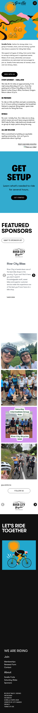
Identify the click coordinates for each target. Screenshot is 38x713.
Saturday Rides (10, 680)
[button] (4, 275)
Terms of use (9, 706)
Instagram (8, 695)
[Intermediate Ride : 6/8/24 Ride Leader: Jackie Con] (19, 388)
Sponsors (8, 683)
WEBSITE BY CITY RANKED (13, 702)
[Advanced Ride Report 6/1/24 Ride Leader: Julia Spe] (19, 461)
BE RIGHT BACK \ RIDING (12, 693)
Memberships (9, 662)
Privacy (7, 704)
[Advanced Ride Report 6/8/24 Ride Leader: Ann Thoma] (19, 351)
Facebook (8, 698)
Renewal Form (10, 664)
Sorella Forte (9, 677)
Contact (7, 667)
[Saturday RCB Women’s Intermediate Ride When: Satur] (19, 425)
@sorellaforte (6, 485)
